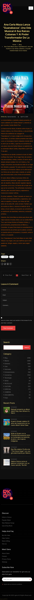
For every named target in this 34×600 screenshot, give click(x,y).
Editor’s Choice (6, 517)
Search (6, 342)
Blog (20, 44)
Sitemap (4, 562)
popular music (6, 520)
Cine (6, 366)
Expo (6, 398)
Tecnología (8, 378)
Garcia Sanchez (11, 116)
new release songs (8, 523)
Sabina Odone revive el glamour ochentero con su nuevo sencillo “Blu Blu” (20, 463)
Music (11, 256)
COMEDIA (8, 392)
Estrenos (7, 363)
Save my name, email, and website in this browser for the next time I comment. (16, 322)
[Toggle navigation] (31, 8)
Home (14, 44)
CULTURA (8, 386)
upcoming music (7, 526)
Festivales (8, 369)
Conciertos (8, 375)
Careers (4, 556)
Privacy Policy (6, 559)
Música (7, 361)
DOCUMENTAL (9, 395)
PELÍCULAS (8, 383)
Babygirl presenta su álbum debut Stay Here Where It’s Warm (20, 411)
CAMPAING (4, 256)
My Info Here (6, 535)
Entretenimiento (10, 372)
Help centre (5, 538)
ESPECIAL (8, 389)
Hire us (4, 544)
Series (6, 380)
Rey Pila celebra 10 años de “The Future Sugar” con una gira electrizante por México (21, 451)
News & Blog (6, 541)
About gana (5, 553)
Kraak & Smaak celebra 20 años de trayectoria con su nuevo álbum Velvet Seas (20, 423)
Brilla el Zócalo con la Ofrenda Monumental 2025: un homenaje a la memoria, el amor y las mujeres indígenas (20, 437)
